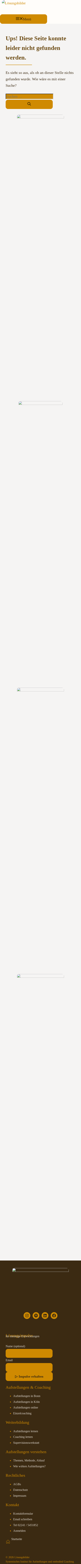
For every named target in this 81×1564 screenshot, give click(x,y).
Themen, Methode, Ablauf (29, 1460)
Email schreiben (22, 1519)
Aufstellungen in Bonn (26, 1396)
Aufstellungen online (25, 1407)
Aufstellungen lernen (25, 1431)
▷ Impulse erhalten (29, 1376)
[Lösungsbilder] (14, 3)
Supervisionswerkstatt (26, 1442)
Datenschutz (20, 1490)
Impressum (19, 1495)
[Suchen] (29, 104)
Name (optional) (15, 1346)
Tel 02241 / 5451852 (25, 1525)
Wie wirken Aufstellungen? (29, 1466)
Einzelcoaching (22, 1413)
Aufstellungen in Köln (26, 1402)
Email (9, 1360)
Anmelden (19, 1531)
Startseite (16, 1539)
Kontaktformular (23, 1513)
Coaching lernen (23, 1437)
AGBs (17, 1484)
